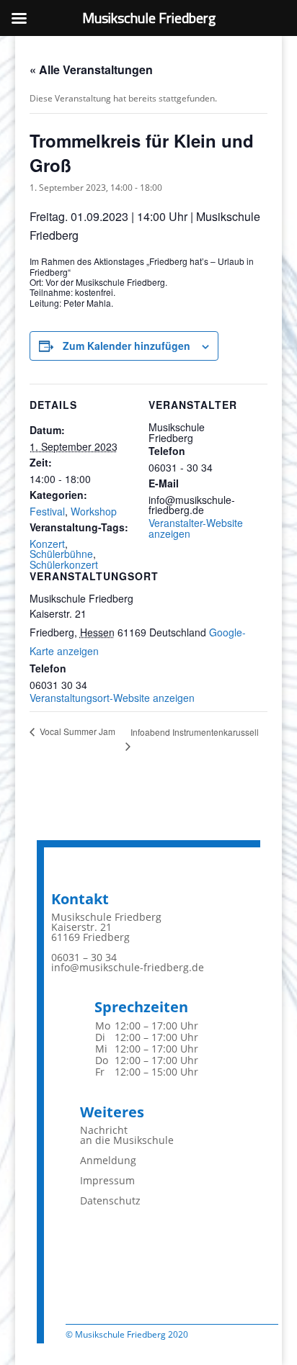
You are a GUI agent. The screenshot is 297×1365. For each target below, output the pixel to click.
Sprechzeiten (141, 1007)
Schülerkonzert (64, 564)
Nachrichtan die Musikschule (127, 1135)
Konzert (47, 543)
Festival (47, 511)
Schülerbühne (61, 553)
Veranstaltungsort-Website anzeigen (112, 697)
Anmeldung (108, 1160)
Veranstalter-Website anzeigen (195, 527)
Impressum (107, 1180)
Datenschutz (110, 1200)
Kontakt (80, 899)
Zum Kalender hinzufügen (126, 345)
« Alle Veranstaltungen (91, 69)
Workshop (94, 511)
